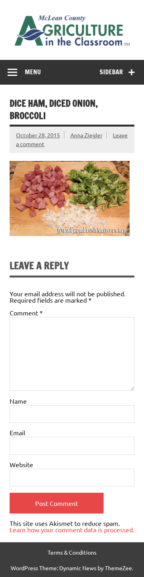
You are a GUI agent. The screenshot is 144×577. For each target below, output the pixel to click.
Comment (26, 312)
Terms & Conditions (72, 552)
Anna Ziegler (86, 135)
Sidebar (111, 71)
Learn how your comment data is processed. (72, 529)
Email (17, 432)
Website (21, 464)
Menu (33, 71)
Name (18, 401)
